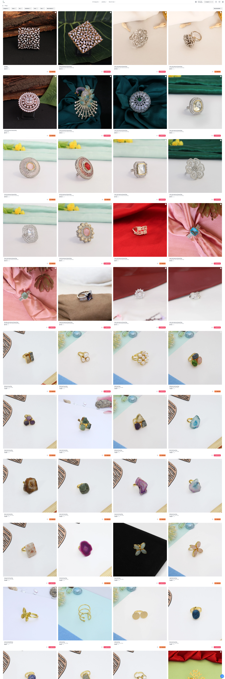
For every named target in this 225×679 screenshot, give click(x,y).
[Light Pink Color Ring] (195, 549)
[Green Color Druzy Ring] (85, 422)
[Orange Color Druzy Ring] (30, 549)
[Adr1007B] (30, 38)
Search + (209, 1)
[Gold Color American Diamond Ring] (85, 38)
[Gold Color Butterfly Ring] (30, 613)
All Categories (95, 2)
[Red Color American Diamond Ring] (85, 166)
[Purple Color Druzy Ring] (30, 422)
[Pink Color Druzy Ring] (85, 549)
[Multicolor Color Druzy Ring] (195, 358)
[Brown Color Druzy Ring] (30, 486)
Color (35, 8)
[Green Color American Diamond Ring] (140, 102)
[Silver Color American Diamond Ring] (140, 38)
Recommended (217, 8)
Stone (13, 8)
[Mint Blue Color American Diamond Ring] (30, 294)
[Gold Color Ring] (85, 613)
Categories (5, 8)
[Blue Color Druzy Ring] (195, 422)
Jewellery (104, 2)
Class (42, 8)
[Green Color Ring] (140, 549)
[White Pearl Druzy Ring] (85, 358)
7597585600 (200, 2)
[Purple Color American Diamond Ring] (85, 294)
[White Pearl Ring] (140, 358)
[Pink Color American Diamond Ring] (30, 166)
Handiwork (27, 8)
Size (20, 8)
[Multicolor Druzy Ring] (30, 358)
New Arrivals (111, 2)
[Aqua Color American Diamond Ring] (195, 230)
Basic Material (50, 8)
